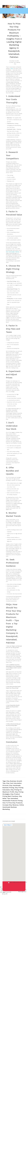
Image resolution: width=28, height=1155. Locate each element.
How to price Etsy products (12, 803)
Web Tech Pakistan (15, 62)
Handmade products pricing (12, 800)
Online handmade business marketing (13, 807)
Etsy (15, 63)
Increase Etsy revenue (10, 805)
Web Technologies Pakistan (12, 251)
